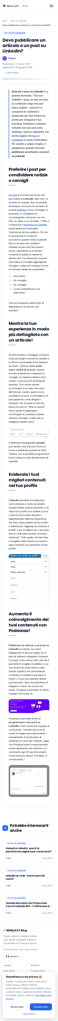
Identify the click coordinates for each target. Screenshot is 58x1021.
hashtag (21, 209)
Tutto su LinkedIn (18, 21)
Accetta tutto (41, 1007)
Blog (25, 5)
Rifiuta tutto (17, 1007)
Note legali (9, 971)
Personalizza (29, 1013)
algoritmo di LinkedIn (35, 224)
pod (16, 660)
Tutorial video (38, 971)
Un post (13, 195)
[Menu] (51, 5)
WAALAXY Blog (16, 930)
